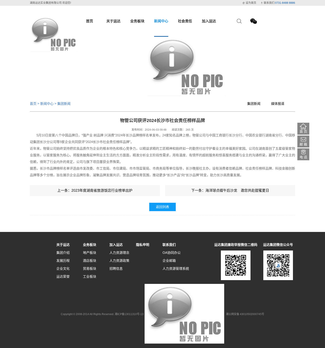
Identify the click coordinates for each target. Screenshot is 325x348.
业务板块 (89, 245)
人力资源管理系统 (175, 268)
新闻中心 (47, 103)
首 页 (303, 131)
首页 (33, 103)
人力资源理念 (119, 252)
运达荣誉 (63, 276)
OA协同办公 (171, 252)
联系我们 (169, 245)
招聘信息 (116, 268)
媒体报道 (277, 103)
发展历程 (63, 260)
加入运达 (116, 245)
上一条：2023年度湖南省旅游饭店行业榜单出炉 (94, 190)
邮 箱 (303, 144)
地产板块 (89, 252)
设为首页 (251, 2)
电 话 (303, 157)
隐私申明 (142, 245)
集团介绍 (63, 252)
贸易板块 (89, 268)
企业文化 (63, 268)
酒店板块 (89, 260)
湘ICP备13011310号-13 (129, 314)
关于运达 (63, 245)
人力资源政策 (119, 260)
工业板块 (89, 276)
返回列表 (162, 207)
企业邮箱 (169, 260)
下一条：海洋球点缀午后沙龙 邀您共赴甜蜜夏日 (230, 190)
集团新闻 (253, 103)
